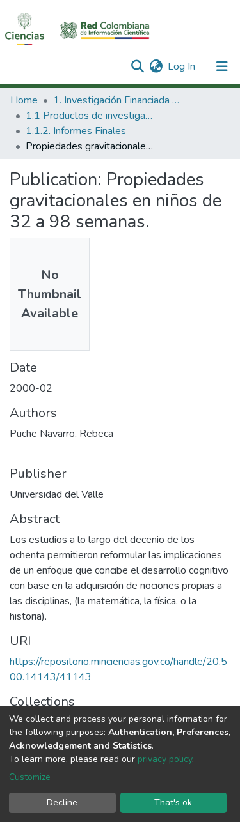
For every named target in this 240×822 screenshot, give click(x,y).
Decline (62, 802)
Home (24, 100)
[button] (156, 66)
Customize (30, 777)
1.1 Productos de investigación (90, 116)
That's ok (173, 802)
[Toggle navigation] (222, 66)
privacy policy (165, 759)
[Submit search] (137, 66)
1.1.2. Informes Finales (76, 131)
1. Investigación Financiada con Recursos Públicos (117, 100)
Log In (182, 66)
